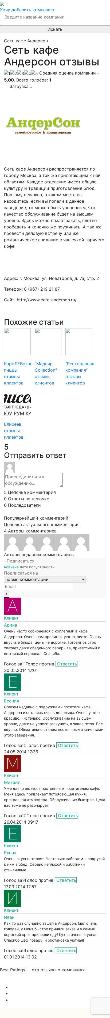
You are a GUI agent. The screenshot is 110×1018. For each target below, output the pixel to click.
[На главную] (2, 3)
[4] (27, 73)
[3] (20, 73)
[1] (7, 73)
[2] (13, 73)
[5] (34, 73)
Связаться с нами (18, 980)
